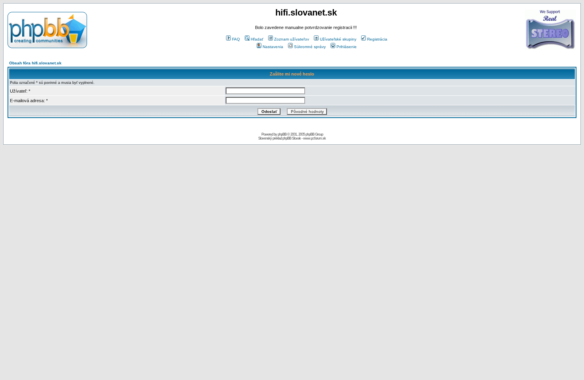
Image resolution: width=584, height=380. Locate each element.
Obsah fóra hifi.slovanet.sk (35, 63)
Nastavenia (273, 47)
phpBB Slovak (291, 138)
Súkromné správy (310, 47)
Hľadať (257, 39)
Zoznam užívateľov (291, 39)
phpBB (282, 134)
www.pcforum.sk (314, 138)
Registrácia (377, 39)
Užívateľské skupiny (338, 39)
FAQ (236, 39)
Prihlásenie (346, 47)
